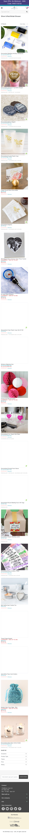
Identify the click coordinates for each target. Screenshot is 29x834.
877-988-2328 (5, 789)
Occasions (3, 753)
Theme (3, 759)
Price (2, 762)
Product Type (4, 756)
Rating (2, 764)
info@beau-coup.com (7, 788)
